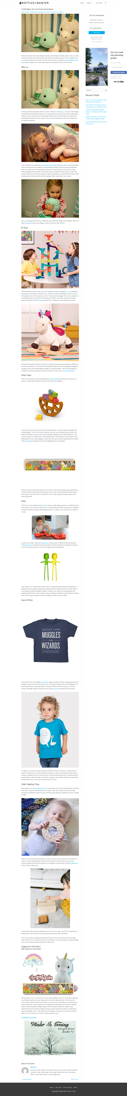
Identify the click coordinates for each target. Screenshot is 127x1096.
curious (40, 300)
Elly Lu (62, 111)
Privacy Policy (67, 1087)
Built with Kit (119, 81)
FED (44, 505)
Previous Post (27, 1079)
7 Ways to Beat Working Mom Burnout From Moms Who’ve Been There (96, 112)
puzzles (27, 441)
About (75, 1087)
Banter (27, 12)
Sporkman (44, 543)
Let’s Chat (58, 1087)
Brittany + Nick (70, 1091)
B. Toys (69, 291)
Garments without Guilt (49, 165)
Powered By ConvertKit (96, 41)
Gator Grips (27, 545)
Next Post (75, 1079)
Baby (22, 12)
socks (55, 688)
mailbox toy (74, 863)
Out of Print (44, 682)
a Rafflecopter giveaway (29, 1017)
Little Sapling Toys (39, 788)
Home (52, 1087)
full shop (27, 223)
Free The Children (68, 371)
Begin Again (54, 379)
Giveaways (33, 12)
